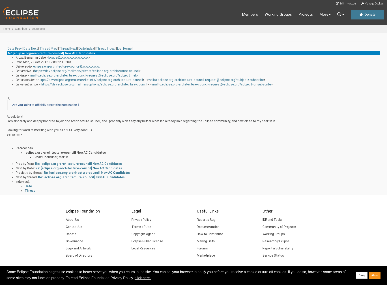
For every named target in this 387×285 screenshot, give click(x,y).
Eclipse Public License (147, 241)
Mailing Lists (206, 241)
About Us (72, 219)
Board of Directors (79, 255)
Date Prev (15, 48)
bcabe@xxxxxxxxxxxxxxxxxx (68, 57)
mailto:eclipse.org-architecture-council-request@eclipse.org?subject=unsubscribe (212, 84)
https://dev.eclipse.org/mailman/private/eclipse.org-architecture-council (86, 71)
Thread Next (68, 48)
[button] (340, 14)
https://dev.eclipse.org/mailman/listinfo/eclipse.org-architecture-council (90, 80)
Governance (74, 241)
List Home (124, 48)
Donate (369, 15)
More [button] (324, 14)
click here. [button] (143, 278)
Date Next (31, 48)
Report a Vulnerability (277, 248)
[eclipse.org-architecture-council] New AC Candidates (65, 152)
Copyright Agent (143, 234)
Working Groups (278, 14)
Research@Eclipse (276, 241)
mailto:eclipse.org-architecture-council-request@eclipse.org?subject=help (84, 75)
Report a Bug (206, 219)
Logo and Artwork (78, 248)
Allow (374, 275)
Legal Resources (143, 248)
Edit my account (348, 3)
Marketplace (206, 255)
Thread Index (105, 48)
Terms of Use (141, 227)
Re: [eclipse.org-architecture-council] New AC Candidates (78, 164)
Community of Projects (279, 227)
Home (6, 28)
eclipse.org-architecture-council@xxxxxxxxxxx (66, 66)
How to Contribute (210, 234)
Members (250, 14)
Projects (306, 14)
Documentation (208, 227)
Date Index (86, 48)
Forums (202, 248)
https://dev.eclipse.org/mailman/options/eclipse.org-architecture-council (94, 84)
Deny (362, 275)
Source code (38, 28)
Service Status (273, 255)
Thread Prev (48, 48)
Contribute (21, 28)
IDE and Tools (272, 219)
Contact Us (74, 227)
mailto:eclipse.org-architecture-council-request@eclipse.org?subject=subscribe (206, 80)
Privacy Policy (141, 219)
